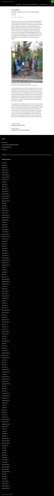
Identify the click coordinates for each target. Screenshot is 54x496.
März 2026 (4, 167)
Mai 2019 (4, 300)
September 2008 (5, 471)
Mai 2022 (4, 246)
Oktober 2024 (5, 198)
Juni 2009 (4, 450)
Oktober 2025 (5, 179)
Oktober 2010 (5, 421)
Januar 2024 (4, 212)
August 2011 (4, 402)
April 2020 (4, 286)
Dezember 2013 (5, 369)
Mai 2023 (4, 222)
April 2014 (4, 364)
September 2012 (5, 383)
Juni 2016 (4, 336)
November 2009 (5, 440)
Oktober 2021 (5, 262)
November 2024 (5, 196)
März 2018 (4, 317)
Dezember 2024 (5, 193)
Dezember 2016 (5, 331)
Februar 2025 (4, 189)
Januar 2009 (4, 462)
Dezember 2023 (5, 215)
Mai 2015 (4, 343)
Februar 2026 (4, 170)
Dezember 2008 (5, 464)
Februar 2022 (4, 253)
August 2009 (4, 445)
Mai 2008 (4, 474)
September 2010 (5, 424)
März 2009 (4, 457)
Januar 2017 (4, 329)
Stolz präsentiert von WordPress (7, 494)
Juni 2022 (4, 243)
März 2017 (4, 324)
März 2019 (4, 305)
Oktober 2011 (5, 398)
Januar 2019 (4, 307)
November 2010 (5, 419)
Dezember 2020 (5, 279)
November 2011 (5, 395)
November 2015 (5, 341)
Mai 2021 (4, 269)
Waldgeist (21, 17)
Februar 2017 (4, 326)
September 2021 (5, 265)
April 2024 (4, 205)
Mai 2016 (4, 338)
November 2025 (5, 177)
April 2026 (4, 165)
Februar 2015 (4, 350)
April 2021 (4, 272)
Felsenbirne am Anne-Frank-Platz (18, 124)
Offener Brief (18, 4)
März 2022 (4, 250)
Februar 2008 (4, 481)
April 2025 (4, 184)
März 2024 (4, 208)
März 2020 (4, 288)
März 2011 (4, 414)
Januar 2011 (4, 417)
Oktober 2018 (5, 312)
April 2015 (4, 345)
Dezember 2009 (5, 438)
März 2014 (4, 367)
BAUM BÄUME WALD (43, 4)
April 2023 (4, 224)
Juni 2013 (4, 374)
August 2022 (4, 241)
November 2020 (5, 281)
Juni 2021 (4, 267)
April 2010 (4, 433)
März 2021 (4, 274)
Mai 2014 (4, 362)
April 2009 (4, 455)
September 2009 (5, 443)
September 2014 (5, 357)
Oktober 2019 (5, 298)
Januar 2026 (4, 172)
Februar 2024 (4, 210)
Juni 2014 (4, 360)
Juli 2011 (4, 405)
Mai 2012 (4, 386)
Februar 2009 (4, 459)
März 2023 (4, 227)
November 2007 (5, 488)
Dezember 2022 (5, 234)
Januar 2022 (4, 255)
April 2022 (4, 248)
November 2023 (5, 217)
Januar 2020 (4, 293)
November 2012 (5, 379)
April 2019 (4, 303)
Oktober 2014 (5, 355)
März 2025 (4, 186)
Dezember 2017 (5, 319)
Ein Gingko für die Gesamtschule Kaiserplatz (20, 129)
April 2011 (4, 412)
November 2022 (5, 236)
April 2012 (4, 388)
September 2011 (5, 400)
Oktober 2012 (5, 381)
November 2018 (5, 310)
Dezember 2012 (5, 376)
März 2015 (4, 348)
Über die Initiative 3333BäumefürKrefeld (30, 4)
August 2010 (4, 426)
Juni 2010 (4, 431)
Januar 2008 (4, 483)
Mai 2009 (4, 452)
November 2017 (5, 322)
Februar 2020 (4, 291)
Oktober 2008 (5, 469)
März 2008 (4, 478)
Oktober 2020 (5, 284)
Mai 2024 (4, 203)
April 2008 (4, 476)
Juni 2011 (4, 407)
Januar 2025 (4, 191)
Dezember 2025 (5, 174)
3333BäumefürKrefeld (8, 1)
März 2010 (4, 436)
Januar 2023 (4, 231)
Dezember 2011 (5, 393)
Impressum (51, 4)
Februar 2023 (4, 229)
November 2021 (5, 260)
